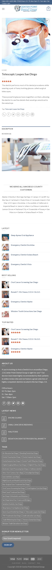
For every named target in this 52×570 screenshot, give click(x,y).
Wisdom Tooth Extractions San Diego (15, 523)
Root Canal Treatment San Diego (13, 492)
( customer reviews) (10, 81)
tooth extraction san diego (31, 516)
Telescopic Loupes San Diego (14, 109)
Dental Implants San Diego (31, 457)
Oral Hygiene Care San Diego (37, 488)
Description (7, 129)
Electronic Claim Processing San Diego (15, 469)
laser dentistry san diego (11, 477)
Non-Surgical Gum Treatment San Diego (16, 484)
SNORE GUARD (15, 417)
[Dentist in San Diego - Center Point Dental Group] (26, 8)
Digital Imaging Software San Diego (14, 465)
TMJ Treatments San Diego (12, 516)
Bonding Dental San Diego (29, 453)
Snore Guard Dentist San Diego (13, 512)
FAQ (38, 563)
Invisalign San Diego (32, 473)
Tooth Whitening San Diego (12, 520)
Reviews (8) (6, 134)
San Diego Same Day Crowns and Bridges (16, 500)
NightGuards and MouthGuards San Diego (17, 481)
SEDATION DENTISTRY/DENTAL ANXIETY (27, 438)
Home (4, 70)
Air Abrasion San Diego (10, 453)
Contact (31, 563)
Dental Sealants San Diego (11, 461)
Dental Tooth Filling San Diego (32, 461)
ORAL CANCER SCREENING (20, 424)
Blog (24, 563)
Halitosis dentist (35, 469)
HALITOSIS (13, 431)
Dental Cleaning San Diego (11, 457)
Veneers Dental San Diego (32, 520)
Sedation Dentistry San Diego (12, 504)
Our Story (16, 563)
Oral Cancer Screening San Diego (14, 488)
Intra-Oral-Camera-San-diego (13, 473)
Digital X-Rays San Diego (36, 465)
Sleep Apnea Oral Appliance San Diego (15, 508)
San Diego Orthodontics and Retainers (15, 496)
